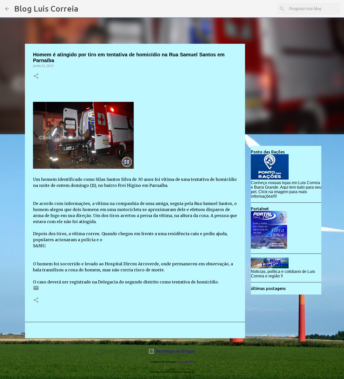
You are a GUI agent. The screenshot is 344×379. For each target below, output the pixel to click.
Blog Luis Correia (46, 8)
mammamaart (185, 361)
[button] (36, 76)
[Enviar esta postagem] (36, 289)
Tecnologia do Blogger (175, 351)
